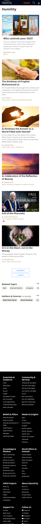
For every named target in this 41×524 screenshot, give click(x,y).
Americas (25, 463)
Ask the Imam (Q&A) (28, 388)
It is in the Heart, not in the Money (17, 249)
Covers (24, 420)
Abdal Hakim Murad (10, 217)
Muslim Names (26, 428)
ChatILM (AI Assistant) (29, 383)
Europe (24, 465)
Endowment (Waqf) (9, 518)
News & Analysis (27, 460)
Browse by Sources (9, 473)
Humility (13, 219)
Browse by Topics (8, 470)
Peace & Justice (27, 457)
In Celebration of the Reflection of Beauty (19, 177)
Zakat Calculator (8, 407)
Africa (24, 473)
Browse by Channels (9, 476)
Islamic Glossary (27, 431)
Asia (23, 471)
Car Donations (7, 516)
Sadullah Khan (9, 145)
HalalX (5, 495)
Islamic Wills (7, 521)
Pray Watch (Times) (9, 396)
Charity (13, 100)
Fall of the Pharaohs (13, 213)
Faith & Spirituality (9, 454)
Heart (8, 147)
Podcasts (25, 442)
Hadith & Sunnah (28, 184)
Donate (5, 510)
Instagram (27, 516)
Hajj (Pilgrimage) (8, 436)
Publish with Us (27, 497)
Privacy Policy (26, 495)
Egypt (8, 219)
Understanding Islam (10, 404)
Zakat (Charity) (7, 431)
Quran (5, 388)
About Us (25, 486)
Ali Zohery (7, 98)
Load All (20, 275)
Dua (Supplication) (9, 402)
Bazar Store (6, 513)
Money (13, 261)
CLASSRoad (6, 500)
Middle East (25, 476)
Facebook (27, 510)
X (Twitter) (25, 513)
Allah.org (6, 486)
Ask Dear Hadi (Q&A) (28, 385)
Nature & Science (8, 460)
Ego (14, 52)
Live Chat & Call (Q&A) (29, 391)
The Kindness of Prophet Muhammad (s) (16, 83)
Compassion (19, 147)
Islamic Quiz (26, 434)
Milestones (25, 492)
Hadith (5, 394)
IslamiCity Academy (9, 497)
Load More (20, 270)
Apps (23, 417)
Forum (24, 394)
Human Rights (26, 454)
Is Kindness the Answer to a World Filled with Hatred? (17, 130)
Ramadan (6, 433)
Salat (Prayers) (7, 428)
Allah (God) (6, 385)
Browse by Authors (9, 463)
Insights (24, 426)
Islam (8, 100)
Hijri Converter (7, 399)
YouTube (26, 518)
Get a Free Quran (27, 396)
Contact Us (25, 489)
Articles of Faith (8, 420)
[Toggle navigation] (38, 3)
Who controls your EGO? (18, 38)
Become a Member (28, 404)
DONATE (27, 3)
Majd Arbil (6, 52)
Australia (25, 468)
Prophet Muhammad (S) (24, 100)
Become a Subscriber (28, 402)
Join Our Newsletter (28, 399)
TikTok (26, 521)
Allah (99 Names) (8, 417)
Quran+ (5, 391)
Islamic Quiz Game (28, 436)
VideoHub (25, 439)
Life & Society (7, 457)
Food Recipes (26, 423)
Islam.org (6, 489)
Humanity (10, 184)
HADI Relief (6, 492)
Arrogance (20, 219)
